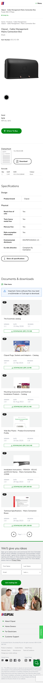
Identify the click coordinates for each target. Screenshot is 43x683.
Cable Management (20, 22)
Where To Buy (12, 131)
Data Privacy (28, 648)
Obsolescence (17, 650)
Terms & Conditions (28, 650)
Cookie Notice (19, 648)
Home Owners (10, 626)
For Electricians (10, 631)
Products (9, 22)
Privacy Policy (16, 560)
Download (23, 161)
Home (3, 22)
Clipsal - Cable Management (10, 23)
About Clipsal (10, 621)
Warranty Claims (5, 650)
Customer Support (12, 637)
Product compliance (6, 648)
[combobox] (32, 572)
